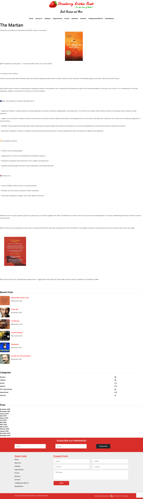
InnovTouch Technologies (120, 496)
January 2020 (4, 431)
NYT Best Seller (59, 279)
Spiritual (3, 395)
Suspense (80, 279)
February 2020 (4, 429)
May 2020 (3, 422)
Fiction (66, 19)
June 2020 (3, 420)
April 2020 (3, 424)
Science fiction (71, 279)
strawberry (12, 30)
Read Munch (109, 19)
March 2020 (4, 426)
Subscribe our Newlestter (71, 441)
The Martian (11, 25)
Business (75, 19)
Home (31, 19)
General (83, 19)
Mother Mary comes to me (20, 297)
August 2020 (4, 418)
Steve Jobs (14, 309)
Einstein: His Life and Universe (21, 356)
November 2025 (5, 411)
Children (47, 19)
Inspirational (57, 19)
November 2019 (5, 435)
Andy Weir (50, 279)
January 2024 (4, 413)
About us (39, 19)
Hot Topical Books (20, 279)
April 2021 (3, 415)
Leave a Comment (40, 30)
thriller (96, 279)
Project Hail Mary (17, 332)
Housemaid (14, 344)
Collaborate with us (95, 19)
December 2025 (5, 409)
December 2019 (5, 433)
